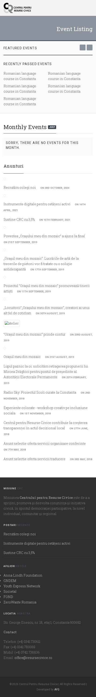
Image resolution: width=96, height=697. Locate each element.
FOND (8, 597)
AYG (56, 689)
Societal (10, 591)
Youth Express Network (21, 586)
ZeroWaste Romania (19, 602)
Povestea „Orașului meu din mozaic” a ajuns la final (44, 236)
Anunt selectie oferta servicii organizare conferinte (44, 443)
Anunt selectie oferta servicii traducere (34, 459)
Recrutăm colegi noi (19, 187)
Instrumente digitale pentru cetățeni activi (36, 204)
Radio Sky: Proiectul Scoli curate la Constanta (39, 392)
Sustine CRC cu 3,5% (19, 219)
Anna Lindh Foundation (22, 575)
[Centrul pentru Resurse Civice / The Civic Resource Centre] (43, 8)
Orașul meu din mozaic (22, 356)
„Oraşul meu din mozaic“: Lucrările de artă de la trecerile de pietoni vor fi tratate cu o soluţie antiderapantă (41, 263)
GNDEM (9, 580)
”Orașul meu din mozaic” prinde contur (34, 334)
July (52, 127)
